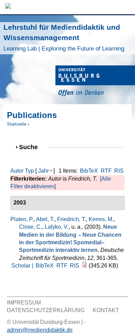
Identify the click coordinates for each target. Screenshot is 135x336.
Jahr (43, 171)
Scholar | (23, 266)
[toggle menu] (126, 7)
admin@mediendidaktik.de (40, 330)
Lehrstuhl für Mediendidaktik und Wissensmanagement (63, 37)
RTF (106, 171)
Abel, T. (45, 219)
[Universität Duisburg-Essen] (95, 81)
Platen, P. (22, 219)
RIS (119, 171)
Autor (17, 171)
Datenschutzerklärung (45, 310)
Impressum (24, 303)
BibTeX (89, 171)
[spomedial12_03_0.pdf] (84, 266)
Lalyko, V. (57, 227)
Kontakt (106, 310)
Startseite (16, 124)
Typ (29, 171)
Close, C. (30, 227)
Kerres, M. (101, 219)
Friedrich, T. (71, 219)
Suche (31, 147)
